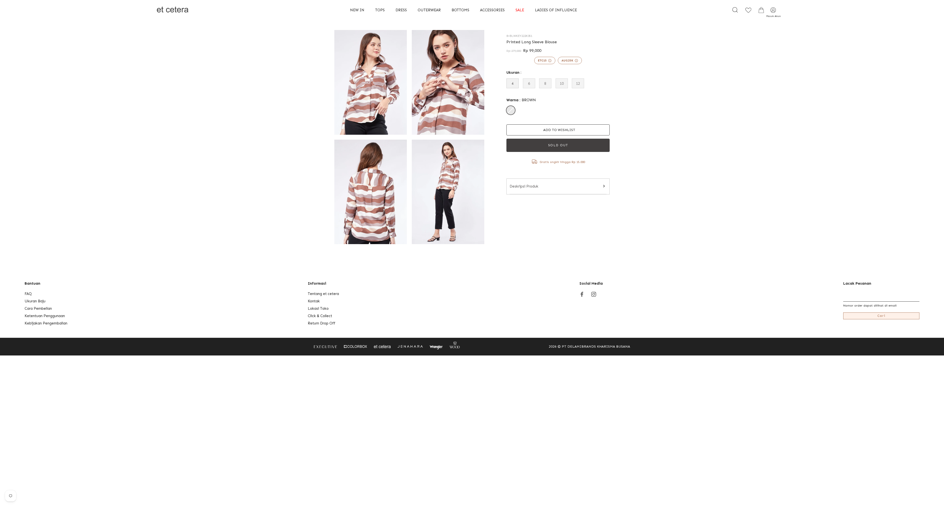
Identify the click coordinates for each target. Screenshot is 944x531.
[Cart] (761, 10)
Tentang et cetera (323, 294)
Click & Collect (320, 316)
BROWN (510, 110)
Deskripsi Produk (524, 186)
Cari (881, 316)
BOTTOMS (460, 10)
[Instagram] (593, 294)
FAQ (28, 294)
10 (562, 83)
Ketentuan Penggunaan (45, 316)
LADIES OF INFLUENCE (556, 10)
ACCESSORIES (492, 10)
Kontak (314, 301)
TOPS (380, 10)
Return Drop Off (321, 323)
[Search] (735, 10)
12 (578, 83)
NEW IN (357, 10)
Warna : (521, 100)
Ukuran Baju (35, 301)
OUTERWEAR (429, 10)
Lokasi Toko (318, 308)
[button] (558, 130)
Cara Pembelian (38, 308)
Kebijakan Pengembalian (46, 323)
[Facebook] (581, 294)
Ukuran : (513, 72)
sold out (558, 145)
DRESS (401, 10)
